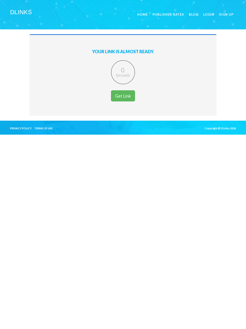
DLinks (21, 12)
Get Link (123, 96)
